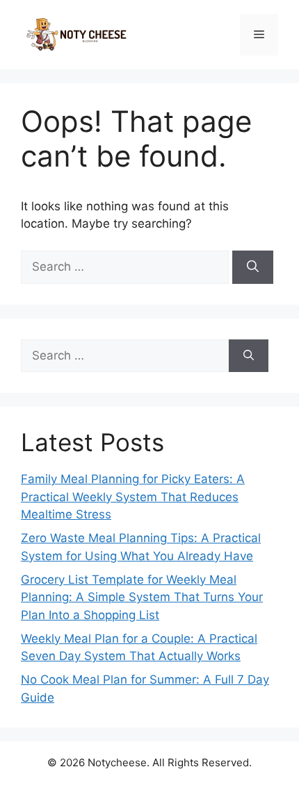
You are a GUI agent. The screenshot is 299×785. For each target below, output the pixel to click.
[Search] (252, 267)
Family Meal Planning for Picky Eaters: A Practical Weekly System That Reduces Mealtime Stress (133, 496)
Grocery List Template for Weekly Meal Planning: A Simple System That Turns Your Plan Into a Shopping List (142, 597)
